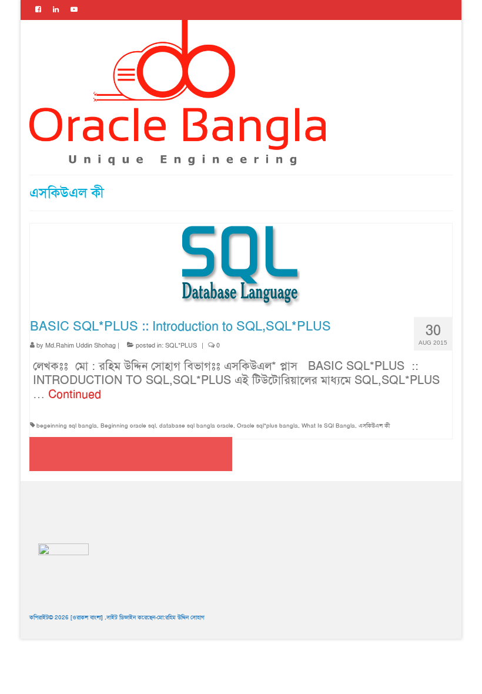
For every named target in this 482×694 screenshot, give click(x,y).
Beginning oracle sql (128, 425)
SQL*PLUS (181, 345)
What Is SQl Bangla (328, 425)
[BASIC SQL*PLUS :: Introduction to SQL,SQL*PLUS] (241, 264)
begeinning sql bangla (66, 425)
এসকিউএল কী (374, 425)
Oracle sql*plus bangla (267, 425)
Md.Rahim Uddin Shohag (80, 345)
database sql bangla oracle (196, 425)
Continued (74, 394)
